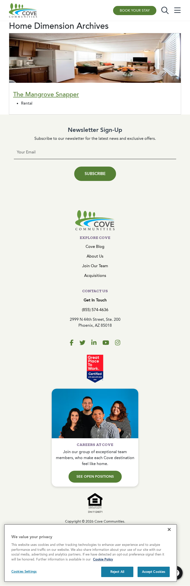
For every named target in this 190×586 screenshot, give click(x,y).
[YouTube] (105, 343)
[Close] (169, 529)
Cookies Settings (24, 571)
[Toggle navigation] (177, 10)
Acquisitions (95, 275)
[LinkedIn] (93, 343)
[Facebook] (71, 343)
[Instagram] (117, 343)
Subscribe (95, 173)
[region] (90, 553)
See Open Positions (95, 476)
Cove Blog (95, 246)
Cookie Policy (103, 559)
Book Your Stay (135, 10)
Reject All (117, 572)
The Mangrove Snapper (46, 94)
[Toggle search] (165, 10)
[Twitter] (82, 343)
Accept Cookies (154, 572)
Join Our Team (95, 265)
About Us (95, 256)
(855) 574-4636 (95, 309)
